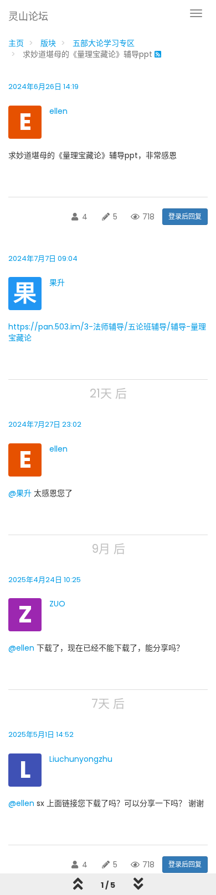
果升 (57, 282)
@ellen (21, 647)
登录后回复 (185, 216)
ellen (58, 111)
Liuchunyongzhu (80, 759)
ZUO (57, 603)
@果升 (20, 493)
